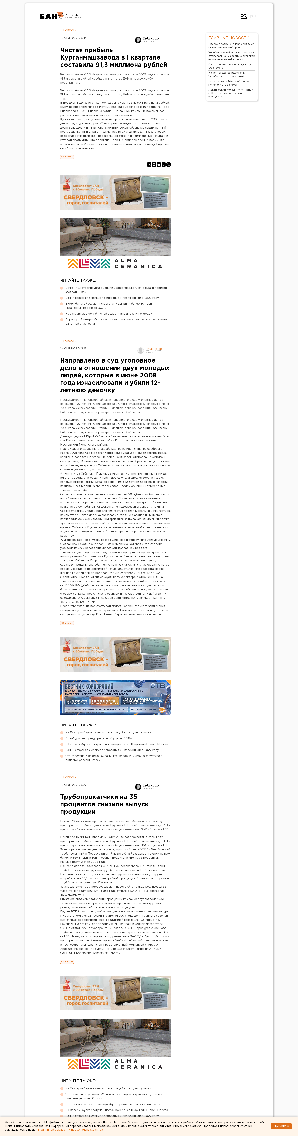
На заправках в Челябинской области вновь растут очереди (108, 314)
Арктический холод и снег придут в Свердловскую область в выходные (231, 93)
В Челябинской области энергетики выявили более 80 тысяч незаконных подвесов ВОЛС (109, 306)
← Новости (68, 30)
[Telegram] (159, 164)
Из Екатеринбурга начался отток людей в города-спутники (108, 732)
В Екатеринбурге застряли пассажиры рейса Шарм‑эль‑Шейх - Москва (116, 744)
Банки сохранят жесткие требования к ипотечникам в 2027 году (112, 298)
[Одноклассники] (154, 164)
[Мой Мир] (164, 164)
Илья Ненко (154, 349)
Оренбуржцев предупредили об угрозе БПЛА (98, 738)
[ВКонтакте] (149, 164)
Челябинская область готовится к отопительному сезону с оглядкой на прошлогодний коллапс (231, 56)
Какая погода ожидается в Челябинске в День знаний (226, 74)
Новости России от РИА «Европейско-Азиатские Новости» (52, 16)
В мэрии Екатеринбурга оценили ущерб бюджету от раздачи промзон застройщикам (116, 290)
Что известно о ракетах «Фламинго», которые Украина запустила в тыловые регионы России (113, 758)
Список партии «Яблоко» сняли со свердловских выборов (231, 46)
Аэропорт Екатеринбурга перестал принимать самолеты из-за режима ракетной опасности (116, 321)
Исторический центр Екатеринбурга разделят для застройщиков (112, 1104)
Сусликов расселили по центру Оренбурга (229, 66)
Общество (67, 157)
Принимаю (281, 1126)
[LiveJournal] (168, 164)
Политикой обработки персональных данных (70, 1129)
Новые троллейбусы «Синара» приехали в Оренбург (228, 83)
